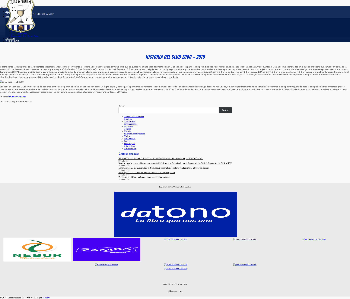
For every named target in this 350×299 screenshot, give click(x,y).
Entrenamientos (130, 124)
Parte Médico (129, 138)
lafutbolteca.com (17, 96)
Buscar (122, 106)
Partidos (127, 141)
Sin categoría (129, 143)
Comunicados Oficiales (134, 116)
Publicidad (12, 41)
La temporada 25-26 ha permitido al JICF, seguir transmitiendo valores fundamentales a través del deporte (164, 168)
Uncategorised (130, 148)
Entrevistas (128, 126)
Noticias (127, 136)
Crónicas (128, 119)
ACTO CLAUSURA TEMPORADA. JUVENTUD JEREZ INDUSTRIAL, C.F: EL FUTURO (161, 158)
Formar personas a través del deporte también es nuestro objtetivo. (147, 172)
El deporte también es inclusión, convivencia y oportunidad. (144, 177)
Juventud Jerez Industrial (134, 134)
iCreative (46, 298)
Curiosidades (129, 121)
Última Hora (129, 146)
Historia (127, 131)
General (127, 129)
